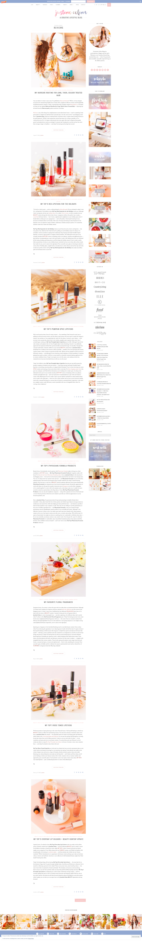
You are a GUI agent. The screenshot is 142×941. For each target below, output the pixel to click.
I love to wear (65, 213)
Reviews (64, 90)
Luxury (60, 90)
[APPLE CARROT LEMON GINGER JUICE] (105, 474)
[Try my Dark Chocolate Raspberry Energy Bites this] (87, 922)
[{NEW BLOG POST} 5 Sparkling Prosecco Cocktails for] (24, 922)
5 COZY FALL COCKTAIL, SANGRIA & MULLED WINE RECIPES (102, 346)
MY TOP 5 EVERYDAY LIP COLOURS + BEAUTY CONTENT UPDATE (58, 839)
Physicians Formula (63, 471)
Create (65, 4)
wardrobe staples (52, 852)
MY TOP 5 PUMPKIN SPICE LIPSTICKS (58, 329)
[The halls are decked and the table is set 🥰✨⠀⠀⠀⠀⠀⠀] (71, 922)
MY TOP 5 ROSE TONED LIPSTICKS (58, 725)
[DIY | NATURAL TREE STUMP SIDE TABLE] (94, 474)
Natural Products (66, 199)
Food (51, 4)
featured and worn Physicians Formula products (50, 475)
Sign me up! (90, 1)
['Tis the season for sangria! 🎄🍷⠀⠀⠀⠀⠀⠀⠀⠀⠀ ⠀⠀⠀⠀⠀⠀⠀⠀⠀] (118, 922)
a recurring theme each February (51, 736)
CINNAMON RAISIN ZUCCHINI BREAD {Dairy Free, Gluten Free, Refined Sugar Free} (104, 374)
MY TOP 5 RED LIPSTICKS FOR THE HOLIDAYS (58, 204)
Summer (70, 463)
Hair (49, 90)
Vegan (74, 463)
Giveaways (59, 461)
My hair (35, 113)
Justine (42, 135)
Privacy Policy (31, 938)
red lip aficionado (63, 209)
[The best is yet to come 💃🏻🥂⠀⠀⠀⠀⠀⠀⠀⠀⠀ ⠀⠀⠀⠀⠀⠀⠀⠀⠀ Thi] (8, 922)
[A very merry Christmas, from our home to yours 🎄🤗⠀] (55, 922)
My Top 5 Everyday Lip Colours (54, 742)
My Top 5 (58, 199)
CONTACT (83, 4)
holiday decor (52, 213)
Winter (58, 201)
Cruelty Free (42, 199)
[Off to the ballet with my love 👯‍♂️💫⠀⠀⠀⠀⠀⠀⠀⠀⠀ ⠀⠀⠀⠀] (102, 922)
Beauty (38, 4)
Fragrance (52, 599)
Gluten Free (65, 461)
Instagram (65, 486)
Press (77, 4)
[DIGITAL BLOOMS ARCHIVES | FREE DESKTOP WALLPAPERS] (105, 485)
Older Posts (80, 900)
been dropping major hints (74, 369)
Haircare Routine (64, 101)
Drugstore (48, 326)
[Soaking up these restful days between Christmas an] (39, 922)
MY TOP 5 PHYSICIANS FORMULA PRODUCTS (58, 465)
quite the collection (66, 609)
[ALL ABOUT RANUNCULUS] (94, 485)
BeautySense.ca (74, 104)
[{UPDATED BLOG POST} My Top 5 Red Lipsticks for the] (134, 922)
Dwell (71, 4)
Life (32, 4)
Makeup (53, 199)
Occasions (74, 199)
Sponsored (70, 90)
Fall (53, 326)
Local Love (54, 90)
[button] (71, 1)
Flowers (58, 4)
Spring (65, 463)
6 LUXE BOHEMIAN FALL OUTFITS (104, 423)
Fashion (45, 4)
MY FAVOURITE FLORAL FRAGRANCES (58, 602)
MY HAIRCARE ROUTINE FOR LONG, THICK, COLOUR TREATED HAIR (58, 94)
